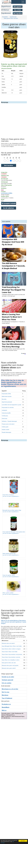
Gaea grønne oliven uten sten (9, 662)
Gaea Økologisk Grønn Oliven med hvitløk (12, 646)
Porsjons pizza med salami (8, 424)
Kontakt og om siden (8, 677)
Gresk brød (4, 418)
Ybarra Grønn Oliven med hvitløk (9, 651)
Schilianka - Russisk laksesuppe (9, 421)
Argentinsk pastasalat (7, 402)
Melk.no (4, 710)
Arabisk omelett (5, 429)
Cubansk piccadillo (6, 413)
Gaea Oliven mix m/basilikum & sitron (10, 660)
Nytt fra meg (5, 692)
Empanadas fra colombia (8, 407)
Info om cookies (6, 683)
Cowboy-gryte (5, 426)
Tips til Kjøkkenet (7, 698)
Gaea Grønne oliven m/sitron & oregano (11, 649)
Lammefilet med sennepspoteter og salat (11, 404)
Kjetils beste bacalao (6, 396)
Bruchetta (4, 399)
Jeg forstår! (23, 840)
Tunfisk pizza (5, 415)
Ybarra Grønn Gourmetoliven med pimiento (12, 654)
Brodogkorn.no (6, 704)
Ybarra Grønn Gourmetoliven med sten (11, 657)
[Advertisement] (14, 118)
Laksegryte (4, 410)
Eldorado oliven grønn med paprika (10, 665)
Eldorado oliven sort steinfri (8, 643)
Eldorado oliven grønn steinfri (9, 668)
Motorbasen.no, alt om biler (10, 689)
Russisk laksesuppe (6, 432)
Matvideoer (5, 695)
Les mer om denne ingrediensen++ (11, 496)
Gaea (2, 190)
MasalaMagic (5, 707)
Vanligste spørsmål (7, 680)
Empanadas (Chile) (6, 393)
